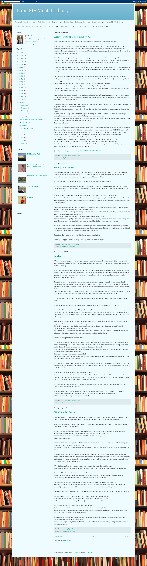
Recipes (51, 26)
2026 (20, 52)
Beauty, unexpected (64, 167)
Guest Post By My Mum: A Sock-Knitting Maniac (35, 166)
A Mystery (59, 256)
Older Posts (126, 537)
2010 (20, 99)
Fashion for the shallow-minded (74, 22)
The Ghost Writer (32, 186)
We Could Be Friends (65, 412)
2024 (20, 58)
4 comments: (76, 244)
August (23, 117)
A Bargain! (30, 197)
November (24, 108)
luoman (77, 552)
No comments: (76, 156)
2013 (20, 91)
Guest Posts (96, 22)
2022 (20, 64)
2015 (20, 85)
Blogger (90, 552)
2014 (20, 88)
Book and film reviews (22, 22)
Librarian (30, 36)
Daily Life (41, 22)
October (23, 111)
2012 (20, 94)
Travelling (99, 26)
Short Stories (65, 26)
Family (54, 22)
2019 (20, 73)
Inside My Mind (112, 22)
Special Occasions (82, 26)
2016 (20, 82)
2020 (20, 70)
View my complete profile (33, 44)
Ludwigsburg (19, 26)
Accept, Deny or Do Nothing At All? (73, 36)
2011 (20, 96)
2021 (20, 67)
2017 (20, 79)
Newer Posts (58, 537)
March (23, 144)
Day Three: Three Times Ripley (37, 176)
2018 (20, 76)
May (22, 138)
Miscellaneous (36, 26)
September (24, 114)
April (22, 141)
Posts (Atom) (67, 540)
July (22, 132)
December (24, 105)
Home (92, 537)
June (22, 135)
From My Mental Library (42, 10)
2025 (20, 55)
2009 (20, 102)
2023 (20, 61)
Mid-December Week (33, 154)
